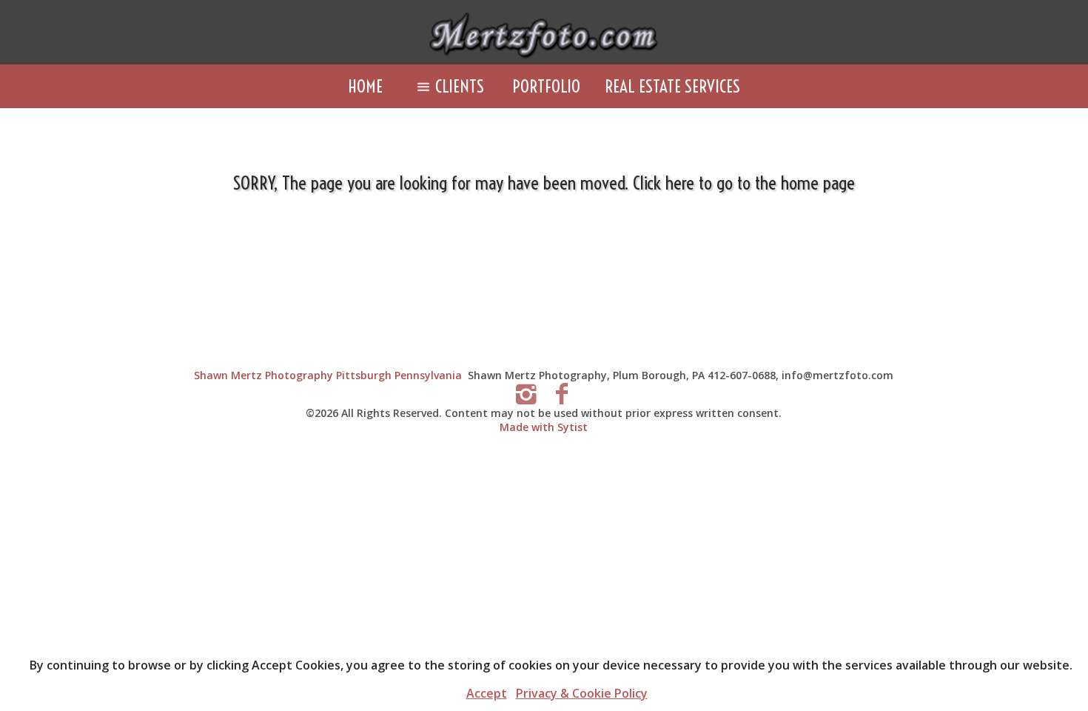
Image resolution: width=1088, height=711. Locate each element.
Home (365, 86)
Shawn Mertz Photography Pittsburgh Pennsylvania (328, 375)
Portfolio (546, 86)
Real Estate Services (672, 86)
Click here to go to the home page (744, 182)
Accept (486, 693)
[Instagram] (526, 393)
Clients (459, 86)
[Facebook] (562, 393)
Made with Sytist (544, 427)
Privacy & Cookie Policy (582, 693)
